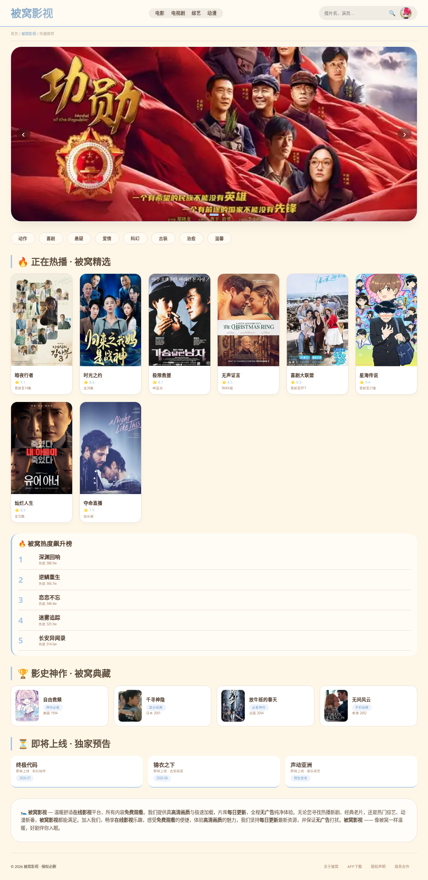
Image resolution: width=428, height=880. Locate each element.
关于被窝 (331, 866)
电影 (160, 13)
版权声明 (378, 866)
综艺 (196, 13)
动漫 (212, 13)
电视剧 (178, 13)
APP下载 (354, 866)
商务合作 (402, 866)
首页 (14, 33)
